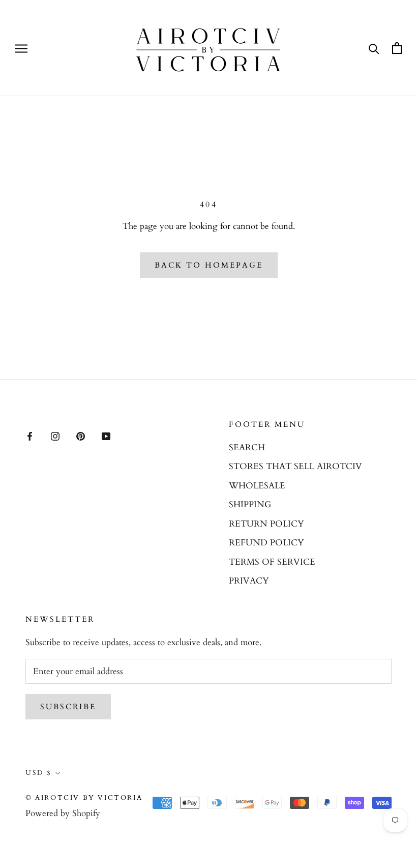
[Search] (374, 48)
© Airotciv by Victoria (83, 797)
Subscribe (68, 707)
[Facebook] (29, 435)
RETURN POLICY (266, 524)
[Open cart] (397, 48)
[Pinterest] (80, 435)
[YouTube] (106, 435)
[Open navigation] (21, 48)
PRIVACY (249, 581)
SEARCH (247, 447)
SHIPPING (250, 504)
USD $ (38, 772)
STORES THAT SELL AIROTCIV (295, 466)
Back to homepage (209, 265)
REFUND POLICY (266, 542)
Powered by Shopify (62, 813)
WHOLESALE (257, 485)
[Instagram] (55, 435)
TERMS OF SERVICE (272, 562)
